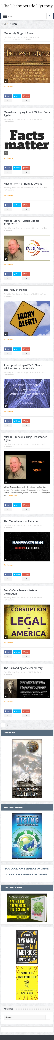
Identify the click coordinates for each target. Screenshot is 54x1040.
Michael (17, 39)
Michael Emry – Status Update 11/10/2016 (21, 222)
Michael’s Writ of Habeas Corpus (23, 183)
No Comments (9, 122)
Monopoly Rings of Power (19, 33)
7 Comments (26, 39)
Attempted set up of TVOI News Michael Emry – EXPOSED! (23, 366)
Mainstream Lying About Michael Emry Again (27, 113)
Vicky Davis (16, 37)
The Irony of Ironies (15, 289)
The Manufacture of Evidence (21, 521)
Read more (8, 87)
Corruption (10, 39)
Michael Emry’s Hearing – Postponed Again (25, 438)
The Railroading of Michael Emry (23, 668)
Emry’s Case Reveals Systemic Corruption (21, 592)
